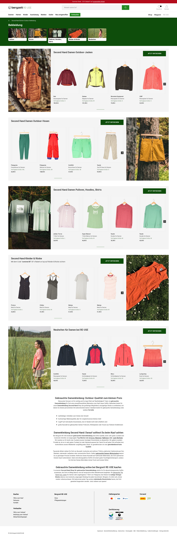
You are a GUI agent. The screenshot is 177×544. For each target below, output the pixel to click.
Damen (11, 15)
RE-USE (166, 15)
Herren (18, 15)
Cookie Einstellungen (153, 531)
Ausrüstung (34, 15)
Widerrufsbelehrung (142, 531)
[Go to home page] (8, 20)
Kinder (25, 15)
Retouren (16, 500)
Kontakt (15, 503)
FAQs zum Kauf (18, 498)
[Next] (164, 84)
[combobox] (95, 7)
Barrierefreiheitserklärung (110, 531)
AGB (134, 531)
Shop (150, 15)
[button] (167, 8)
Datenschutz (121, 531)
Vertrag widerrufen (164, 531)
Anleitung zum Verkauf (20, 514)
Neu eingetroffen (61, 15)
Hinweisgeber (129, 531)
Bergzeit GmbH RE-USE (18, 533)
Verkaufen (75, 15)
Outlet (51, 15)
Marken (43, 15)
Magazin (157, 15)
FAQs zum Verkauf (19, 512)
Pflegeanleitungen (60, 500)
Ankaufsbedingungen (20, 517)
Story (56, 498)
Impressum (100, 531)
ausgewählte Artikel (99, 1)
